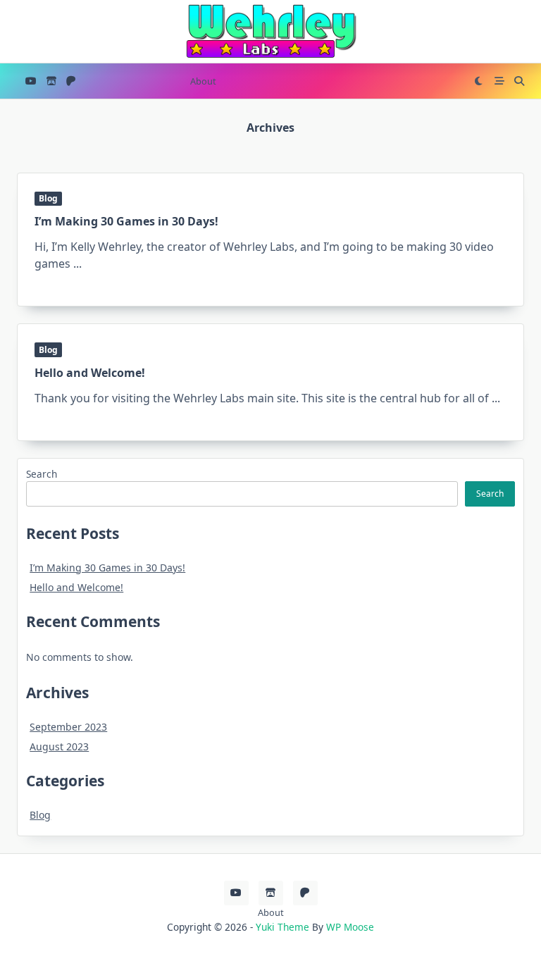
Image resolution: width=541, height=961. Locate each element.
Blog (48, 198)
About (203, 81)
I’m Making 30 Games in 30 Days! (126, 221)
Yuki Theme (282, 927)
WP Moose (350, 927)
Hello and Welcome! (90, 372)
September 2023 (68, 726)
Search (41, 473)
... (77, 263)
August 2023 (59, 746)
